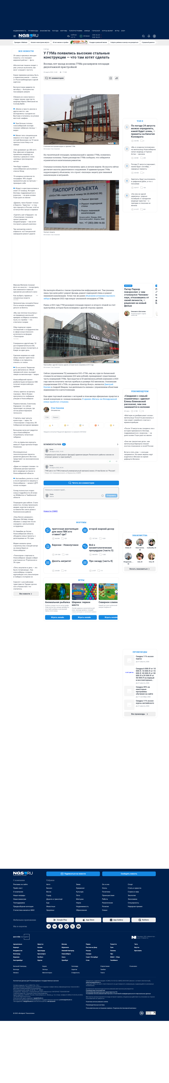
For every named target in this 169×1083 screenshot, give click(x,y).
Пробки (85, 36)
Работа (105, 899)
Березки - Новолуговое (65, 545)
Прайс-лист (18, 888)
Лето (78, 895)
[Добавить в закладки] (110, 78)
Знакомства (45, 31)
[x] (72, 926)
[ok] (60, 926)
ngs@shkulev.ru (38, 998)
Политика (106, 892)
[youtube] (78, 926)
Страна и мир (133, 892)
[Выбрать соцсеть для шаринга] (116, 78)
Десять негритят (61, 561)
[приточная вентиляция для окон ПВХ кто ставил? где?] (48, 533)
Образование (81, 910)
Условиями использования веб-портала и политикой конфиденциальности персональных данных (118, 993)
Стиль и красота (134, 888)
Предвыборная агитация (23, 906)
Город (48, 895)
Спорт (130, 884)
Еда (47, 903)
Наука (78, 903)
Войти (52, 496)
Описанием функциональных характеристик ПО (101, 992)
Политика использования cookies (97, 1002)
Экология (132, 895)
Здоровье (50, 910)
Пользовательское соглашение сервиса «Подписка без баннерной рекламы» (111, 1008)
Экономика (132, 899)
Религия (105, 906)
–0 (116, 461)
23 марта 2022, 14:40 (50, 72)
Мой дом (79, 899)
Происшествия (108, 895)
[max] (66, 926)
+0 (110, 461)
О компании (18, 892)
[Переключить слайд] (116, 591)
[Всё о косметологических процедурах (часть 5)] (85, 550)
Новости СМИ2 (51, 511)
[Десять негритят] (48, 566)
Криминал (80, 888)
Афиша (87, 31)
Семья (104, 910)
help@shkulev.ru (28, 1001)
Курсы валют (107, 31)
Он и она (105, 884)
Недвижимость (19, 31)
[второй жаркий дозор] (85, 533)
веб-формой (51, 1001)
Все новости (26, 51)
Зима (78, 884)
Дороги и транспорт (54, 899)
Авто (48, 884)
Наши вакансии (19, 899)
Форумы (63, 31)
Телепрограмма (75, 31)
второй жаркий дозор (101, 528)
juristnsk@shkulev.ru (65, 1000)
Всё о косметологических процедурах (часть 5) (101, 548)
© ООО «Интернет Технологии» (24, 1013)
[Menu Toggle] (14, 36)
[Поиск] (143, 36)
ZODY (123, 31)
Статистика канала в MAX (23, 910)
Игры (117, 31)
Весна (48, 892)
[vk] (54, 926)
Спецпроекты (133, 903)
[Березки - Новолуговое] (48, 550)
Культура (79, 892)
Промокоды (33, 31)
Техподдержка (19, 903)
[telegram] (48, 926)
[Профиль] (154, 36)
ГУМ (46, 417)
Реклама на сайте (20, 884)
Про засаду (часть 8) (101, 561)
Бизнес (49, 888)
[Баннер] (78, 42)
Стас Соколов (57, 408)
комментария (56, 78)
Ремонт (55, 417)
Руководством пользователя (95, 990)
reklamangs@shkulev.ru (93, 982)
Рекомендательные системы (95, 1005)
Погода (55, 31)
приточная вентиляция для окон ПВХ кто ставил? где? (65, 531)
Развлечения (107, 903)
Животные (50, 906)
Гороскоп (96, 31)
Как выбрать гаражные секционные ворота (22, 297)
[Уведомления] (149, 36)
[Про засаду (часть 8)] (85, 566)
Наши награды (19, 895)
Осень (104, 888)
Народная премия (135, 906)
